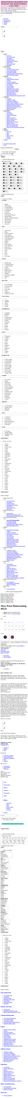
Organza (7, 345)
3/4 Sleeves (7, 418)
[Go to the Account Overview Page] (1, 16)
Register (5, 22)
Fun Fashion (9, 535)
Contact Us (6, 747)
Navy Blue (7, 459)
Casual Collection (11, 589)
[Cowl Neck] (4, 906)
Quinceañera (7, 793)
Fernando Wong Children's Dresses (15, 554)
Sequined (7, 348)
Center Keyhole (9, 266)
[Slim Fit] (4, 917)
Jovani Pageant (10, 536)
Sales (5, 750)
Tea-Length (8, 371)
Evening (7, 212)
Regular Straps (8, 432)
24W (20, 180)
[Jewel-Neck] (4, 910)
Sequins (7, 329)
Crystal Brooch (8, 317)
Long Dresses (8, 239)
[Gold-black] (8, 637)
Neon (6, 303)
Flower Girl (8, 213)
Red (6, 474)
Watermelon (8, 471)
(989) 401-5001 (4, 743)
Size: (2, 619)
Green (6, 448)
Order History (7, 767)
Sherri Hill (9, 509)
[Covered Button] (5, 873)
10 (21, 166)
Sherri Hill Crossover (12, 545)
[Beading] (4, 888)
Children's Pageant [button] (8, 547)
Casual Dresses (8, 207)
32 (17, 174)
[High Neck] (4, 909)
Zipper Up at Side (9, 293)
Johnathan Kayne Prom (12, 505)
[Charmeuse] (3, 893)
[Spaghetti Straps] (4, 929)
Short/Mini (7, 368)
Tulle (6, 352)
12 (5, 169)
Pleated (7, 273)
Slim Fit (7, 410)
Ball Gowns (8, 230)
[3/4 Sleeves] (5, 921)
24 (17, 172)
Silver (6, 487)
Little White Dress (9, 238)
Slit (6, 278)
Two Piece (7, 256)
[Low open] (5, 877)
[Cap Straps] (4, 927)
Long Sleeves (8, 420)
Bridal (6, 204)
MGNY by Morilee (11, 584)
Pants (6, 242)
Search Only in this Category (9, 151)
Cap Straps (7, 431)
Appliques (7, 313)
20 (5, 172)
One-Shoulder (8, 388)
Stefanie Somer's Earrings (13, 530)
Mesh (6, 343)
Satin (6, 346)
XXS (13, 186)
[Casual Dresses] (6, 855)
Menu (2, 51)
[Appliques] (4, 886)
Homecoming (8, 216)
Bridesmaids (8, 206)
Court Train (8, 364)
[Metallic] (2, 881)
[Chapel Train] (4, 902)
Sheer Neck (8, 394)
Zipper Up (7, 292)
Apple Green (8, 447)
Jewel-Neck (8, 384)
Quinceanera (8, 221)
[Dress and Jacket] (5, 862)
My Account (6, 20)
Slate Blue (7, 456)
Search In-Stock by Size (8, 159)
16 (17, 169)
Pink (6, 466)
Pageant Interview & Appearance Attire (16, 546)
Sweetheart (7, 397)
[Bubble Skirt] (5, 866)
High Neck (7, 382)
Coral (6, 477)
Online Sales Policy (5, 651)
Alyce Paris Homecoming (13, 520)
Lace (6, 325)
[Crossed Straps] (5, 874)
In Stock (18, 613)
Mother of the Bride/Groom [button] (10, 579)
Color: (2, 633)
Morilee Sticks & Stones (12, 572)
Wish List (6, 18)
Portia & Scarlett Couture (12, 542)
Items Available (7, 657)
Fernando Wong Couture (12, 534)
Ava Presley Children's (12, 551)
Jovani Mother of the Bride (13, 583)
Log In (5, 24)
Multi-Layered (8, 270)
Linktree (6, 761)
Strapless (7, 396)
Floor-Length (8, 365)
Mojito (6, 445)
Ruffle (6, 326)
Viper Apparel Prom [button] (8, 498)
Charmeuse (7, 336)
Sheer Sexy (7, 247)
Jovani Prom (9, 506)
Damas (8, 567)
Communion (8, 210)
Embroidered (8, 319)
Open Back (7, 272)
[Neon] (2, 882)
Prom (5, 782)
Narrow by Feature (7, 199)
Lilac (6, 462)
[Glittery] (2, 880)
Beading (7, 314)
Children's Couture (11, 550)
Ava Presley (9, 502)
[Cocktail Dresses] (6, 857)
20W (6, 180)
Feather (7, 320)
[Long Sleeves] (5, 922)
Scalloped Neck (9, 391)
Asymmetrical (8, 360)
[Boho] (5, 861)
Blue (6, 457)
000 (6, 163)
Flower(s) (7, 322)
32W (6, 186)
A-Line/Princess (9, 405)
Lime (6, 450)
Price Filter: (6, 153)
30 (11, 174)
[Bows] (4, 889)
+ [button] (4, 499)
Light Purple (8, 463)
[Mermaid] (4, 916)
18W (20, 177)
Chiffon (7, 337)
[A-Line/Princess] (4, 913)
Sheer (6, 290)
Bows (6, 316)
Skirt (6, 250)
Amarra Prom (10, 513)
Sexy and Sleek (8, 245)
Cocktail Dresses (9, 209)
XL (21, 188)
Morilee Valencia (11, 571)
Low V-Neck (8, 385)
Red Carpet (7, 222)
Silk (6, 349)
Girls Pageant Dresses (10, 215)
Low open (7, 289)
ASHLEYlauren (10, 503)
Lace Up (7, 287)
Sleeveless (7, 424)
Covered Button (9, 284)
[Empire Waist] (4, 914)
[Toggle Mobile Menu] (1, 778)
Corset (6, 267)
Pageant (5, 787)
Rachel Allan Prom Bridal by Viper (15, 516)
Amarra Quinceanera (11, 565)
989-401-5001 (9, 12)
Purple (6, 460)
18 (23, 169)
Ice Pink (7, 465)
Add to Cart (3, 644)
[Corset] (5, 870)
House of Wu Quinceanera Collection (15, 577)
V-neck (7, 399)
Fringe (6, 323)
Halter (6, 381)
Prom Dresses (8, 219)
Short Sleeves (8, 423)
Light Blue (7, 454)
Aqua (6, 451)
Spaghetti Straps (9, 434)
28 (5, 174)
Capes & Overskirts (11, 532)
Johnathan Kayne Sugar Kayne (14, 557)
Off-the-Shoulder (9, 387)
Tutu (6, 254)
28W (13, 183)
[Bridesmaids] (6, 854)
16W (13, 177)
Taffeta (6, 351)
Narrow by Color (7, 441)
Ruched (7, 276)
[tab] (15, 503)
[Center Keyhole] (5, 869)
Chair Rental (10, 564)
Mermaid (7, 408)
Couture (8, 531)
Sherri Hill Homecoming (12, 525)
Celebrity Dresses (9, 264)
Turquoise (7, 453)
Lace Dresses (8, 235)
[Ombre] (2, 883)
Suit (6, 251)
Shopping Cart (7, 21)
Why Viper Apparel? (8, 755)
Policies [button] (5, 800)
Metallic (7, 301)
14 (11, 169)
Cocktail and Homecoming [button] (10, 517)
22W (13, 180)
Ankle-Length (8, 359)
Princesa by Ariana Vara (12, 575)
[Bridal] (6, 853)
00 (12, 163)
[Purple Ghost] (12, 637)
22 (11, 172)
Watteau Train (8, 373)
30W (20, 183)
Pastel (6, 306)
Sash (6, 328)
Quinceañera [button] (7, 561)
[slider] (24, 824)
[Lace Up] (5, 875)
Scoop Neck (8, 393)
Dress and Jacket (9, 233)
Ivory (6, 478)
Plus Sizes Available (10, 275)
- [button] (4, 587)
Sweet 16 (7, 224)
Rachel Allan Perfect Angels (13, 556)
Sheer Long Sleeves (9, 421)
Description (6, 655)
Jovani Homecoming (11, 521)
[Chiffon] (3, 894)
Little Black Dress (9, 236)
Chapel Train (8, 362)
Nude (6, 480)
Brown (6, 483)
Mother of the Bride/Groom (11, 218)
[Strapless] (4, 930)
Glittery (7, 300)
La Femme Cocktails (11, 523)
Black (6, 484)
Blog (5, 759)
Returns (5, 749)
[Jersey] (3, 897)
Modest (7, 241)
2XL (6, 191)
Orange (7, 475)
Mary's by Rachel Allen (12, 576)
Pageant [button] (5, 527)
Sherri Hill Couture (11, 543)
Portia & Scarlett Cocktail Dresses (15, 524)
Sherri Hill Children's (12, 558)
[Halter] (4, 908)
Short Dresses (8, 248)
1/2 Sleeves (7, 417)
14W (6, 177)
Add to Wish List (4, 648)
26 (23, 172)
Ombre (6, 304)
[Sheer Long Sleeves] (5, 924)
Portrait (7, 390)
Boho (6, 232)
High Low (7, 269)
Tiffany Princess (10, 560)
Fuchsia (7, 469)
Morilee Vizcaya (10, 573)
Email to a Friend (5, 652)
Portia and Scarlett (11, 507)
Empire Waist (8, 407)
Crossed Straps (8, 286)
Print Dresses (8, 244)
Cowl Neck (8, 379)
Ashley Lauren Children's (13, 553)
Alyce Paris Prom (11, 501)
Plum (6, 472)
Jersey (6, 340)
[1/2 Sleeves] (5, 920)
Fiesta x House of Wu (12, 569)
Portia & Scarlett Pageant (12, 540)
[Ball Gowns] (5, 859)
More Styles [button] (6, 586)
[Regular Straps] (4, 928)
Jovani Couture (10, 538)
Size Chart (3, 650)
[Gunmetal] (5, 637)
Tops (6, 253)
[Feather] (3, 896)
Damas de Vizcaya (11, 568)
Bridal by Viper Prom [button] (9, 510)
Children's (6, 790)
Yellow (7, 444)
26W (6, 183)
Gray (6, 486)
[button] (5, 54)
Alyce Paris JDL (10, 582)
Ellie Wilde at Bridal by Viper (14, 514)
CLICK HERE (19, 645)
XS (20, 186)
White (6, 489)
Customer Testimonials (9, 758)
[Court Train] (4, 904)
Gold (6, 481)
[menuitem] (15, 18)
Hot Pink (7, 468)
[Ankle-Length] (4, 900)
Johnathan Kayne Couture (13, 539)
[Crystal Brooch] (4, 890)
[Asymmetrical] (4, 901)
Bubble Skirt (8, 263)
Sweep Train (8, 370)
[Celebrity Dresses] (5, 867)
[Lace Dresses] (5, 863)
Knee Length (8, 367)
